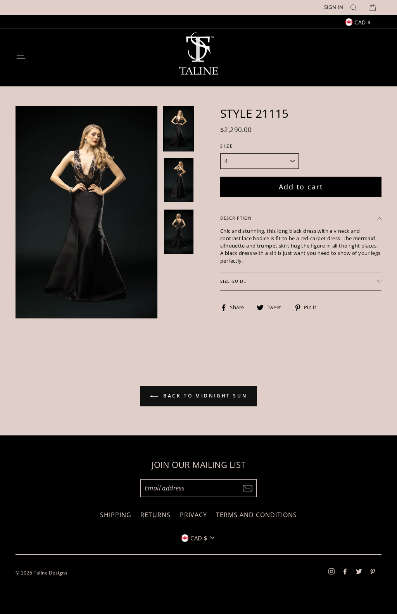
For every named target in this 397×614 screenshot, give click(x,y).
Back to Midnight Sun (204, 396)
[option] (198, 7)
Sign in (333, 6)
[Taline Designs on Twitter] (359, 570)
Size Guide (233, 281)
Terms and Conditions (256, 515)
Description (236, 218)
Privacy (193, 515)
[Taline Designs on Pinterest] (372, 570)
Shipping (115, 515)
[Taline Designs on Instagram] (331, 570)
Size (227, 146)
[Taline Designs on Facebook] (345, 570)
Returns (155, 515)
